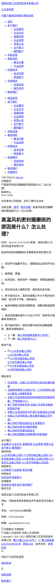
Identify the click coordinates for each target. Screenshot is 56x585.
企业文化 (19, 33)
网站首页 (12, 98)
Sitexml (19, 177)
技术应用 (19, 73)
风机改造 (12, 55)
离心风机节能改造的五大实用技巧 (26, 423)
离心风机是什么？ (27, 339)
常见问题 (26, 207)
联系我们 (12, 92)
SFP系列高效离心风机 (19, 369)
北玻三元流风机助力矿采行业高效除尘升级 (31, 412)
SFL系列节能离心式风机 (35, 462)
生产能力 (19, 47)
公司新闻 (6, 470)
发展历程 (19, 36)
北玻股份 (12, 172)
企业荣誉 (19, 40)
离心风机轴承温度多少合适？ (33, 335)
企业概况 (19, 29)
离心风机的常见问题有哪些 (22, 427)
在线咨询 (19, 84)
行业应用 (19, 66)
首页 (9, 21)
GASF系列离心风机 (18, 355)
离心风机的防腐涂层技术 (21, 430)
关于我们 (12, 25)
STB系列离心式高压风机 (35, 459)
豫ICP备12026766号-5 (24, 540)
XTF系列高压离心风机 (19, 362)
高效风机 (12, 58)
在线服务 (12, 81)
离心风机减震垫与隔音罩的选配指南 (27, 434)
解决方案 (19, 62)
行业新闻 (17, 470)
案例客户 (19, 51)
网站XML (28, 544)
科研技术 (12, 70)
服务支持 (19, 88)
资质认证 (19, 44)
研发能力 (19, 77)
